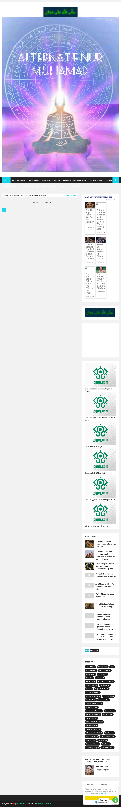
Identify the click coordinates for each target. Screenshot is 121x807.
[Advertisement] (100, 340)
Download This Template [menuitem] (69, 186)
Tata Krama (106, 744)
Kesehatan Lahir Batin (93, 696)
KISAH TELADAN (108, 696)
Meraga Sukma (110, 711)
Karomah (89, 689)
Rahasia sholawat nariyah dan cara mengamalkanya (103, 616)
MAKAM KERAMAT (91, 707)
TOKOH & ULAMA (107, 748)
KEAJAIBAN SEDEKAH (101, 689)
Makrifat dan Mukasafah (94, 711)
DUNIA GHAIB (90, 674)
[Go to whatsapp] (115, 800)
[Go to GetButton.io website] (115, 804)
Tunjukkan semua (71, 195)
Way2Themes (20, 804)
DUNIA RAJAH (102, 674)
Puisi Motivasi (109, 733)
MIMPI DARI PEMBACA (93, 715)
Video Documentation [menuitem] (45, 186)
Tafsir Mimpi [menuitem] (33, 180)
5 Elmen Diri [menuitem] (9, 186)
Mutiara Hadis (107, 715)
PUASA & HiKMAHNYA (93, 729)
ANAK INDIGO (90, 667)
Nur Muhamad (102, 766)
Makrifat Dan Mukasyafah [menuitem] (74, 180)
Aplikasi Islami (102, 667)
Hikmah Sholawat (91, 685)
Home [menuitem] (6, 180)
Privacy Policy (89, 784)
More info (103, 793)
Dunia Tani (89, 678)
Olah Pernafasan (91, 718)
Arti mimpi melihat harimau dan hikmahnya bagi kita (105, 543)
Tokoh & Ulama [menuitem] (95, 180)
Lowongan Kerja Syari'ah (94, 704)
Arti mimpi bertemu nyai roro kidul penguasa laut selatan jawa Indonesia (105, 555)
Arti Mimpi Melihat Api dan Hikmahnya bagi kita (105, 586)
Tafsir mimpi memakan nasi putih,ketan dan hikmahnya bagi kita (105, 636)
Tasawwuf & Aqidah (92, 744)
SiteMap (104, 784)
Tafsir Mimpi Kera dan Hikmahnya (104, 595)
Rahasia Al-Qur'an (92, 737)
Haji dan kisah (90, 681)
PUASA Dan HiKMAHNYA (94, 733)
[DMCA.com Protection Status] (92, 651)
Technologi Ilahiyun (92, 748)
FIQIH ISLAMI (100, 678)
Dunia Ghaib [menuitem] (111, 180)
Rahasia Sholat (90, 740)
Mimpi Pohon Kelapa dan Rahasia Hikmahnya (105, 575)
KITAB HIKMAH (90, 700)
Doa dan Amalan (104, 670)
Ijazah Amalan (105, 685)
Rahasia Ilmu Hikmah (108, 737)
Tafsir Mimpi (102, 740)
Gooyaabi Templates (44, 804)
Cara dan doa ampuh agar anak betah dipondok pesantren (104, 626)
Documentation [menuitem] (26, 186)
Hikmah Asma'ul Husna (105, 681)
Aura (112, 667)
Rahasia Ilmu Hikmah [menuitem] (51, 180)
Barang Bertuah (91, 670)
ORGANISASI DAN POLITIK (94, 722)
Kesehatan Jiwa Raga (92, 693)
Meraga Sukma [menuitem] (18, 180)
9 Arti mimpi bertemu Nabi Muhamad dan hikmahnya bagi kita (104, 566)
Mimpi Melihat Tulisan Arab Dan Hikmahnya (104, 605)
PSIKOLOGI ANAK (91, 726)
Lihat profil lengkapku (102, 770)
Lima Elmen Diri (103, 700)
